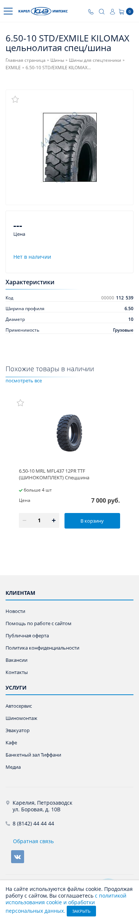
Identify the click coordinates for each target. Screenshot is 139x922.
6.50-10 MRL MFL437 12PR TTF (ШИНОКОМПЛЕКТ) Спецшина (54, 474)
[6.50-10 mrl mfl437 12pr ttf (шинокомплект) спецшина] (69, 431)
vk (17, 856)
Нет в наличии (32, 256)
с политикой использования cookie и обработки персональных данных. (66, 903)
